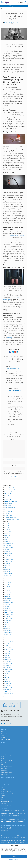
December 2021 (8, 596)
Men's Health (7, 498)
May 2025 (6, 539)
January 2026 (7, 532)
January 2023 (7, 575)
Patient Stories (8, 503)
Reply (22, 383)
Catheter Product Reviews (10, 488)
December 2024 (8, 541)
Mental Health (7, 499)
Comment (14, 439)
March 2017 (7, 681)
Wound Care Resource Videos (7, 782)
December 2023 (8, 557)
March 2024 (7, 551)
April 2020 (7, 628)
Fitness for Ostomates (9, 22)
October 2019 (7, 640)
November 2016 (8, 689)
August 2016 (7, 695)
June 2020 (7, 624)
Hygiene (3, 737)
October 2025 (7, 535)
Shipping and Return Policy (7, 801)
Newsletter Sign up (13, 705)
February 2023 (8, 573)
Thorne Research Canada (6, 772)
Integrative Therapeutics (6, 766)
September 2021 (8, 602)
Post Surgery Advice (9, 507)
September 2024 (8, 547)
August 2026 (7, 524)
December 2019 (8, 636)
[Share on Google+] (15, 352)
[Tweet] (13, 352)
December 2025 (8, 534)
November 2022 (8, 579)
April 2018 (7, 657)
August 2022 (7, 583)
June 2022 (7, 587)
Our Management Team (6, 791)
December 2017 (8, 663)
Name (14, 460)
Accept (14, 856)
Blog (2, 797)
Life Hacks (7, 496)
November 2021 (8, 598)
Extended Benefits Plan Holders (8, 793)
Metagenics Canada (5, 768)
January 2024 (7, 555)
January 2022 (7, 594)
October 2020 (7, 616)
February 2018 (8, 659)
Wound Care (3, 735)
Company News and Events (11, 490)
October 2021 (7, 600)
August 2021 (7, 604)
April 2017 (7, 679)
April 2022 (7, 591)
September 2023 (8, 561)
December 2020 (8, 612)
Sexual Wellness (8, 511)
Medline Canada (4, 756)
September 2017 (8, 669)
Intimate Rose (4, 762)
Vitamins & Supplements (10, 517)
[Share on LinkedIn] (17, 352)
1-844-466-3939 (4, 830)
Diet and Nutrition (9, 492)
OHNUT (2, 764)
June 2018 (7, 653)
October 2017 (7, 667)
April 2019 (7, 646)
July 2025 (6, 537)
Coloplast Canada (4, 747)
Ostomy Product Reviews (10, 501)
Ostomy (3, 731)
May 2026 (7, 528)
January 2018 (7, 661)
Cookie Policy (11, 859)
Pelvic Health (7, 505)
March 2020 (7, 630)
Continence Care (4, 733)
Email (14, 466)
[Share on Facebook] (10, 352)
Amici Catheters (4, 745)
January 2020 (7, 634)
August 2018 (7, 652)
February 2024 (8, 553)
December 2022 (8, 577)
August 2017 (7, 671)
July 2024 (6, 549)
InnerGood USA (4, 803)
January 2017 (7, 685)
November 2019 (8, 638)
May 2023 (6, 567)
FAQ (2, 799)
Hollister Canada (4, 751)
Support (3, 795)
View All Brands (4, 774)
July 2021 (6, 606)
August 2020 (7, 620)
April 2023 (7, 569)
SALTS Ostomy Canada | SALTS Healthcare (10, 753)
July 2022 (6, 585)
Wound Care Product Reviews (11, 519)
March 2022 (7, 593)
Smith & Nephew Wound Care (7, 760)
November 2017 (8, 665)
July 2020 (6, 622)
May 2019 (6, 644)
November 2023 (8, 559)
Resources (3, 780)
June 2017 (7, 675)
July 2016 (6, 697)
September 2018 (8, 650)
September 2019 (8, 642)
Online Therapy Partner (6, 805)
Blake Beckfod (10, 337)
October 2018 (7, 648)
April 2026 (7, 530)
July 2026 (6, 526)
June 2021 (7, 608)
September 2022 (8, 581)
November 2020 (8, 614)
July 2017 (6, 673)
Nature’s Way (4, 770)
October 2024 (7, 545)
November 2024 (8, 543)
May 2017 (6, 677)
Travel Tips (7, 513)
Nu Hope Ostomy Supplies (6, 755)
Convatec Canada (5, 749)
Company (3, 787)
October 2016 (7, 691)
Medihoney (3, 758)
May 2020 (7, 626)
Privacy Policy (16, 859)
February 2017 (8, 683)
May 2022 (7, 589)
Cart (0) (21, 2)
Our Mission (3, 789)
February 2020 (8, 632)
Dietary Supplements (5, 739)
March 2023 (7, 571)
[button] (26, 845)
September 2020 (8, 618)
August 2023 (7, 563)
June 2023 (7, 565)
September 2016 (8, 693)
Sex (5, 509)
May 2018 (6, 655)
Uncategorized (18, 22)
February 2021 (8, 610)
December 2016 (8, 687)
